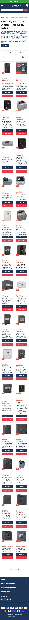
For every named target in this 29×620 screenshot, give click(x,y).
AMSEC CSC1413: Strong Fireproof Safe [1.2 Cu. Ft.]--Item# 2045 (7, 301)
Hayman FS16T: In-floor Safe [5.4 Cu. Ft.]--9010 (7, 161)
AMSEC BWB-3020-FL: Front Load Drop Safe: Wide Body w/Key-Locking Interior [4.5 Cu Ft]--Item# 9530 (7, 85)
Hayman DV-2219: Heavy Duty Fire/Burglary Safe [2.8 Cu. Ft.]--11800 (7, 370)
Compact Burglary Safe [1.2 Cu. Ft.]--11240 (6, 550)
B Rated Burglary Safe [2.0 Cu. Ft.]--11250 (20, 550)
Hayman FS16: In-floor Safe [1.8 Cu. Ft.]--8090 (21, 481)
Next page (17, 569)
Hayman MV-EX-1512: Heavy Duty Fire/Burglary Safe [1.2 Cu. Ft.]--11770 (21, 336)
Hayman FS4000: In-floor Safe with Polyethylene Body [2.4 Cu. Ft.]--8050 (21, 123)
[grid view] (23, 56)
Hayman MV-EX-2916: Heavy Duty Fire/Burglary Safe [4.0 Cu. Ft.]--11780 (7, 266)
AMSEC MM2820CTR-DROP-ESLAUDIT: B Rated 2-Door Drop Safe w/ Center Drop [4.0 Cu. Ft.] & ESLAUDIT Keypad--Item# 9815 (21, 408)
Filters (9, 52)
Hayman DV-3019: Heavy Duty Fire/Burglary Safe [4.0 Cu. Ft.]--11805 (7, 232)
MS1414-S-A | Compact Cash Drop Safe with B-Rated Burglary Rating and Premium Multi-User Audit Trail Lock (21, 85)
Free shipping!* (14, 1)
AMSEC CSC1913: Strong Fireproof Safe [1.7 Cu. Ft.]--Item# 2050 (21, 266)
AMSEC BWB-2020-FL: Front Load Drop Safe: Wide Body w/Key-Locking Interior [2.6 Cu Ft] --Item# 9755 (21, 161)
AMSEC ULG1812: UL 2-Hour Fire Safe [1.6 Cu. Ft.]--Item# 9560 (7, 445)
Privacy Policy (10, 614)
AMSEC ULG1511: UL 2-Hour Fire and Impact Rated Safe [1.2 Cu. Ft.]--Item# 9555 (7, 517)
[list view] (26, 56)
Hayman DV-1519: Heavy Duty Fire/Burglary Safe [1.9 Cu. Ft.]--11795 (21, 301)
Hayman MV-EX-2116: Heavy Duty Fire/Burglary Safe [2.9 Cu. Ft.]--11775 (7, 408)
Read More (4, 45)
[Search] (25, 10)
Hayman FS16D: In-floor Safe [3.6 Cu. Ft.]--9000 (7, 197)
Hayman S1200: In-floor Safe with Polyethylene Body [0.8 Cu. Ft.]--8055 (21, 232)
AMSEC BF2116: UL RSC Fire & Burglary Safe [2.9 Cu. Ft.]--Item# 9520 (21, 517)
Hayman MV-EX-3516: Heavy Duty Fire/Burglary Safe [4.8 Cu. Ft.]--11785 (21, 370)
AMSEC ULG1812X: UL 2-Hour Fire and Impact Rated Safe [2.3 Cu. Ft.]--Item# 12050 (7, 481)
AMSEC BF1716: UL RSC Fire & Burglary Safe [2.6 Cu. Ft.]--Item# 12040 (21, 445)
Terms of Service (18, 614)
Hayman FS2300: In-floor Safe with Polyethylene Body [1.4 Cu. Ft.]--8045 (21, 197)
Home (2, 17)
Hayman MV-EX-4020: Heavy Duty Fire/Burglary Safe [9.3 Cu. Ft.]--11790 (7, 336)
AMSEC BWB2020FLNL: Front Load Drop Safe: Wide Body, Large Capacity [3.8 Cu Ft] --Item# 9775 (7, 123)
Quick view (7, 92)
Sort (20, 52)
